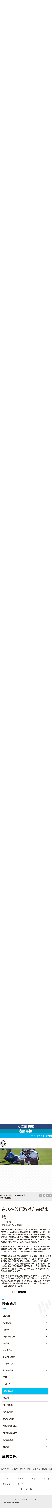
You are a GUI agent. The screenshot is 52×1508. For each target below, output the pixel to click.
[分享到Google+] (47, 1195)
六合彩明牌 (8, 1412)
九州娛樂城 (8, 1370)
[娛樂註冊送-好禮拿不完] (3, 1143)
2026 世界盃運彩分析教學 (10, 1503)
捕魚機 (45, 1261)
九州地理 (20, 1479)
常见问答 (7, 1484)
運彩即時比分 (9, 1337)
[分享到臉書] (40, 1195)
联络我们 (20, 1484)
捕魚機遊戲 (8, 1405)
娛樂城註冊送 (9, 1419)
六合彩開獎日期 (10, 1433)
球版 (5, 1377)
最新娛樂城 (8, 1195)
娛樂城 (6, 1343)
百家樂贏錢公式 (10, 1426)
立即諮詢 (27, 1126)
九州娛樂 (7, 1323)
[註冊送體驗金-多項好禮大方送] (26, 1156)
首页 (7, 1479)
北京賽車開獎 (9, 1357)
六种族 (33, 1479)
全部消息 (7, 1316)
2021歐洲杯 (8, 1350)
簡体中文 (48, 1136)
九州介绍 (46, 1479)
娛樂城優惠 (8, 1440)
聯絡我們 (40, 1136)
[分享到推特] (50, 1195)
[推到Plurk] (44, 1195)
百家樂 (6, 1330)
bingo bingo (8, 1364)
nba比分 (6, 1384)
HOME (32, 1136)
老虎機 (6, 1447)
